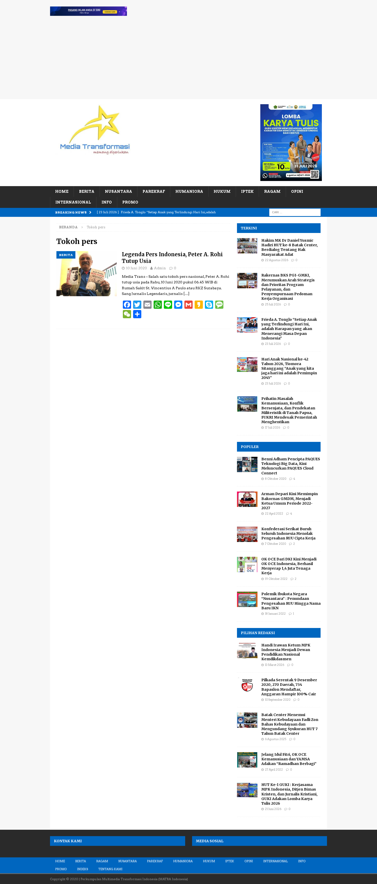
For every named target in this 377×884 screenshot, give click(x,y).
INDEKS (82, 869)
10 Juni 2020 (136, 268)
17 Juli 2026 (272, 427)
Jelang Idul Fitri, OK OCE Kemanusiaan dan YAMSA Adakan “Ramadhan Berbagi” (288, 759)
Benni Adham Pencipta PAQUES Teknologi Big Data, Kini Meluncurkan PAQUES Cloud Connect (290, 466)
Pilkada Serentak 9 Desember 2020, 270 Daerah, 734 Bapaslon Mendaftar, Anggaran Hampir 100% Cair (289, 687)
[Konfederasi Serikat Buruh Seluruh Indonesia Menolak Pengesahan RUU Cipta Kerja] (247, 534)
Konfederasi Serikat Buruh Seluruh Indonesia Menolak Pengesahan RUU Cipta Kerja (288, 533)
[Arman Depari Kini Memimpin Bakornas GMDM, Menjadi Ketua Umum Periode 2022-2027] (247, 499)
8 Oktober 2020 (275, 479)
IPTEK (247, 191)
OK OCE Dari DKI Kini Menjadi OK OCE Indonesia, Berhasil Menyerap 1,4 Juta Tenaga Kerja (288, 566)
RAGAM (272, 191)
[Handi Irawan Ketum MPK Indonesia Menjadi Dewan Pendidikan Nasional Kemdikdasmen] (247, 650)
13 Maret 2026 (274, 665)
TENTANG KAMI (110, 869)
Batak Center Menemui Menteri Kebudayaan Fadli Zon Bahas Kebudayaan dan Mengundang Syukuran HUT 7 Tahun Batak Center (289, 724)
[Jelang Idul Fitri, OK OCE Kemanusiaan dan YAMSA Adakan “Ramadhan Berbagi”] (247, 760)
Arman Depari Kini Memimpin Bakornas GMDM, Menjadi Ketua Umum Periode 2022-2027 (289, 501)
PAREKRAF (154, 191)
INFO (107, 202)
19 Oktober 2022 (276, 579)
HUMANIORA (189, 191)
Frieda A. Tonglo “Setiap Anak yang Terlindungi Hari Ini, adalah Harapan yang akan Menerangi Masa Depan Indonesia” (289, 328)
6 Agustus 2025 (275, 739)
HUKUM (222, 191)
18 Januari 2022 (275, 613)
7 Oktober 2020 (275, 544)
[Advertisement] (188, 61)
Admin (160, 268)
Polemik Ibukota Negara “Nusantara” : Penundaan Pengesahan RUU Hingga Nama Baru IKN (291, 601)
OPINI (297, 191)
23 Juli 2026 (273, 344)
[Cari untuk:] (295, 212)
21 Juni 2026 (273, 809)
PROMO (130, 202)
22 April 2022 (274, 513)
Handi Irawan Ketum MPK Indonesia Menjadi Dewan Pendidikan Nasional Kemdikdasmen (285, 652)
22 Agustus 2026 (276, 260)
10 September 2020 (277, 699)
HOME (61, 191)
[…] (186, 294)
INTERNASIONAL (73, 202)
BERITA (86, 191)
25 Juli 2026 (273, 304)
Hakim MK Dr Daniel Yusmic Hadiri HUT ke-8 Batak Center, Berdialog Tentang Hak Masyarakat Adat (289, 247)
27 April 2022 (274, 769)
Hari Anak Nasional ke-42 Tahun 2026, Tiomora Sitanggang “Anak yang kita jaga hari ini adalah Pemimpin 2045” (289, 368)
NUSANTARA (118, 191)
